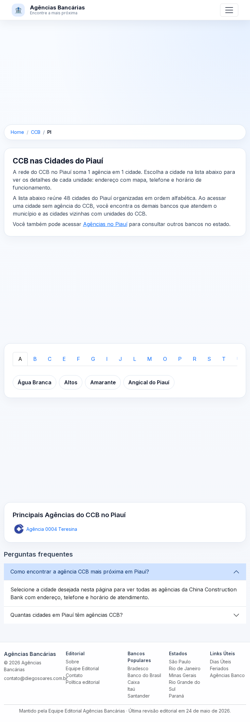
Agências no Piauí (105, 224)
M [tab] (149, 359)
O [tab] (165, 359)
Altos (70, 382)
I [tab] (107, 359)
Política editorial (83, 682)
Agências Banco (227, 675)
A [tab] (20, 359)
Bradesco (138, 668)
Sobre (72, 661)
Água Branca (34, 382)
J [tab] (120, 359)
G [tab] (93, 359)
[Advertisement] (125, 76)
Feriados (219, 668)
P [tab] (180, 359)
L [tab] (134, 359)
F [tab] (78, 359)
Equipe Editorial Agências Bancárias (87, 711)
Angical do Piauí (148, 382)
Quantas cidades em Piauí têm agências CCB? (66, 615)
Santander (139, 696)
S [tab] (209, 359)
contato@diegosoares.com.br (36, 678)
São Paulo (180, 661)
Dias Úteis (220, 661)
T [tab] (224, 359)
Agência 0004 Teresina (51, 529)
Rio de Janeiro (185, 668)
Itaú (131, 689)
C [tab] (49, 359)
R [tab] (194, 359)
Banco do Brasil (144, 675)
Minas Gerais (182, 675)
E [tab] (64, 359)
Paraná (176, 696)
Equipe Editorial (82, 668)
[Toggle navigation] (229, 10)
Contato (74, 675)
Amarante (103, 382)
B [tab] (35, 359)
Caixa (134, 682)
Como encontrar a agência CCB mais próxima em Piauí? (79, 571)
